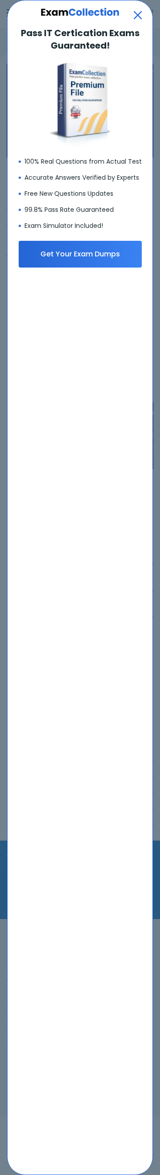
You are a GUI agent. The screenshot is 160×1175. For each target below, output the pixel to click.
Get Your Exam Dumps (80, 254)
